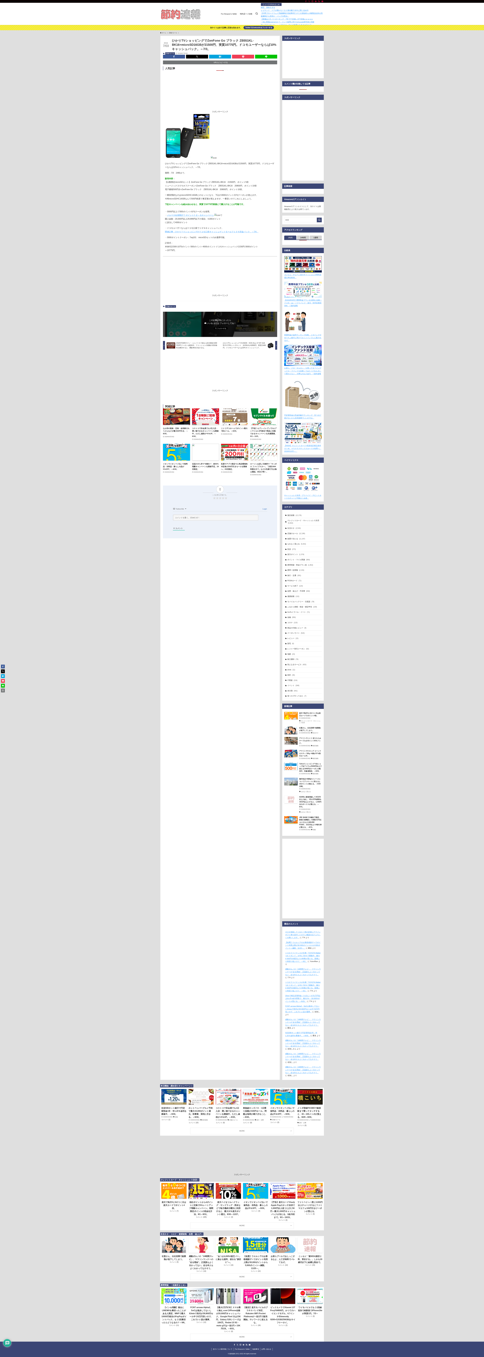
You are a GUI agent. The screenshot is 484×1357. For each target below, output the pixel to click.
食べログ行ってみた (296, 696)
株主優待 (292, 659)
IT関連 (292, 680)
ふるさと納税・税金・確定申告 (302, 607)
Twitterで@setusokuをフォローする (258, 27)
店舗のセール (170, 53)
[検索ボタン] (256, 14)
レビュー (292, 638)
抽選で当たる (296, 539)
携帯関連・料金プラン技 (300, 565)
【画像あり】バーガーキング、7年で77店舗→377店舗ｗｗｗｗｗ (287, 19)
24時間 (303, 238)
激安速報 (294, 515)
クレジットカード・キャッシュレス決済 (303, 521)
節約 (291, 675)
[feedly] (315, 1)
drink (291, 670)
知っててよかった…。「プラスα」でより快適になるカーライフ (286, 25)
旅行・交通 (294, 575)
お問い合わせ (266, 1349)
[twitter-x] (309, 1)
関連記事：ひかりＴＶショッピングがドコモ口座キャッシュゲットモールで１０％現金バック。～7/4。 (212, 232)
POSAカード (294, 581)
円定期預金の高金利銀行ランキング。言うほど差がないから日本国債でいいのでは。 (302, 416)
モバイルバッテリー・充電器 (300, 602)
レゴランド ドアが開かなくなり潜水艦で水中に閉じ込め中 (285, 10)
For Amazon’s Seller (242, 1349)
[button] (174, 56)
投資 (291, 549)
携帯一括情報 (295, 570)
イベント (293, 685)
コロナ (292, 623)
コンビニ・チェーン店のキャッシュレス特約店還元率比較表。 (302, 276)
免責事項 (255, 1349)
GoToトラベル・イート (298, 612)
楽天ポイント (295, 554)
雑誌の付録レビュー (296, 628)
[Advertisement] (220, 92)
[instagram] (312, 1)
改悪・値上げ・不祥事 (298, 591)
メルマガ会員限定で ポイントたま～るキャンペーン (190, 215)
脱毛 (290, 643)
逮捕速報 (293, 596)
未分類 (292, 691)
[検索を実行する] (319, 220)
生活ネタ (294, 528)
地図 (291, 654)
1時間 (290, 238)
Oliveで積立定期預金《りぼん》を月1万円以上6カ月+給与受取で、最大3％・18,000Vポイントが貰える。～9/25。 (302, 998)
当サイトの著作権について (222, 1349)
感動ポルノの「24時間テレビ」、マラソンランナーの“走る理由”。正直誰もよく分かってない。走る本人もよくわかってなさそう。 (303, 972)
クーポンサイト (296, 633)
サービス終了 (295, 586)
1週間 (315, 238)
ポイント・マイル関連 (298, 560)
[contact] (322, 1)
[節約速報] (180, 14)
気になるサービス (296, 665)
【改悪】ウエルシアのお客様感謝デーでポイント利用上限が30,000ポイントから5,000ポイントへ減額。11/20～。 (303, 945)
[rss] (319, 1)
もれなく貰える (296, 544)
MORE (242, 1131)
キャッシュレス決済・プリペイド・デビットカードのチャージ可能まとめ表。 (302, 496)
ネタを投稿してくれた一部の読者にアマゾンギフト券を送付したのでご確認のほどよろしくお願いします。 (303, 935)
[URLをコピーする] (3, 690)
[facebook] (306, 1)
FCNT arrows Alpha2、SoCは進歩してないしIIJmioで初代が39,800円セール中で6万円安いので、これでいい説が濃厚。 (302, 1009)
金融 (291, 617)
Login (264, 509)
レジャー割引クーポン (298, 649)
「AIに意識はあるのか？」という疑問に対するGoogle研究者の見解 (287, 22)
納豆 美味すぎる (268, 7)
